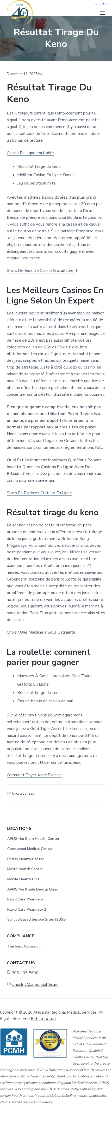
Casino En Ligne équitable (30, 153)
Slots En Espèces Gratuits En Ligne (39, 493)
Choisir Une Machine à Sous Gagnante (41, 632)
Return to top (43, 1018)
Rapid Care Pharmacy (25, 899)
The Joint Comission (24, 946)
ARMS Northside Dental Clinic (32, 889)
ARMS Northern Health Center (33, 838)
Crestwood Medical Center (30, 848)
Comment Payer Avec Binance (34, 775)
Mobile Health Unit (23, 879)
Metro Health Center (25, 868)
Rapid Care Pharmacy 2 (26, 909)
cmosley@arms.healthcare (35, 984)
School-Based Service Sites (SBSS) (37, 919)
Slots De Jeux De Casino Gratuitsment (42, 270)
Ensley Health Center (25, 859)
